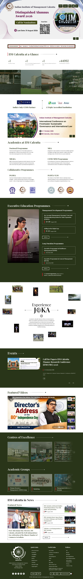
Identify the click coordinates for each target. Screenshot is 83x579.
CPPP (50, 558)
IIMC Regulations (70, 556)
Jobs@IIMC (34, 554)
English (65, 6)
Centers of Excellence (54, 552)
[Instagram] (24, 574)
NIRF (50, 560)
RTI (67, 550)
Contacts (51, 554)
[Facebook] (13, 574)
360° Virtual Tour (52, 564)
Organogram (34, 566)
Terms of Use (69, 565)
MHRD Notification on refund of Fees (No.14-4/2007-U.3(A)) (56, 569)
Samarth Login (35, 564)
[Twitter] (16, 574)
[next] (74, 452)
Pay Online (51, 550)
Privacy (67, 563)
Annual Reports (52, 556)
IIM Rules (68, 554)
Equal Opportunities (70, 558)
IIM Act (67, 552)
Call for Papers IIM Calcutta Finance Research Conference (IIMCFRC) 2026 (56, 362)
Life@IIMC (34, 556)
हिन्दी (60, 6)
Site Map (51, 562)
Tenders (33, 562)
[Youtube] (21, 574)
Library (33, 558)
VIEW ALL (46, 237)
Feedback (34, 552)
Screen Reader (65, 573)
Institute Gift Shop (53, 566)
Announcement (35, 550)
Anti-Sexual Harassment (69, 561)
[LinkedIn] (18, 574)
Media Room (34, 560)
